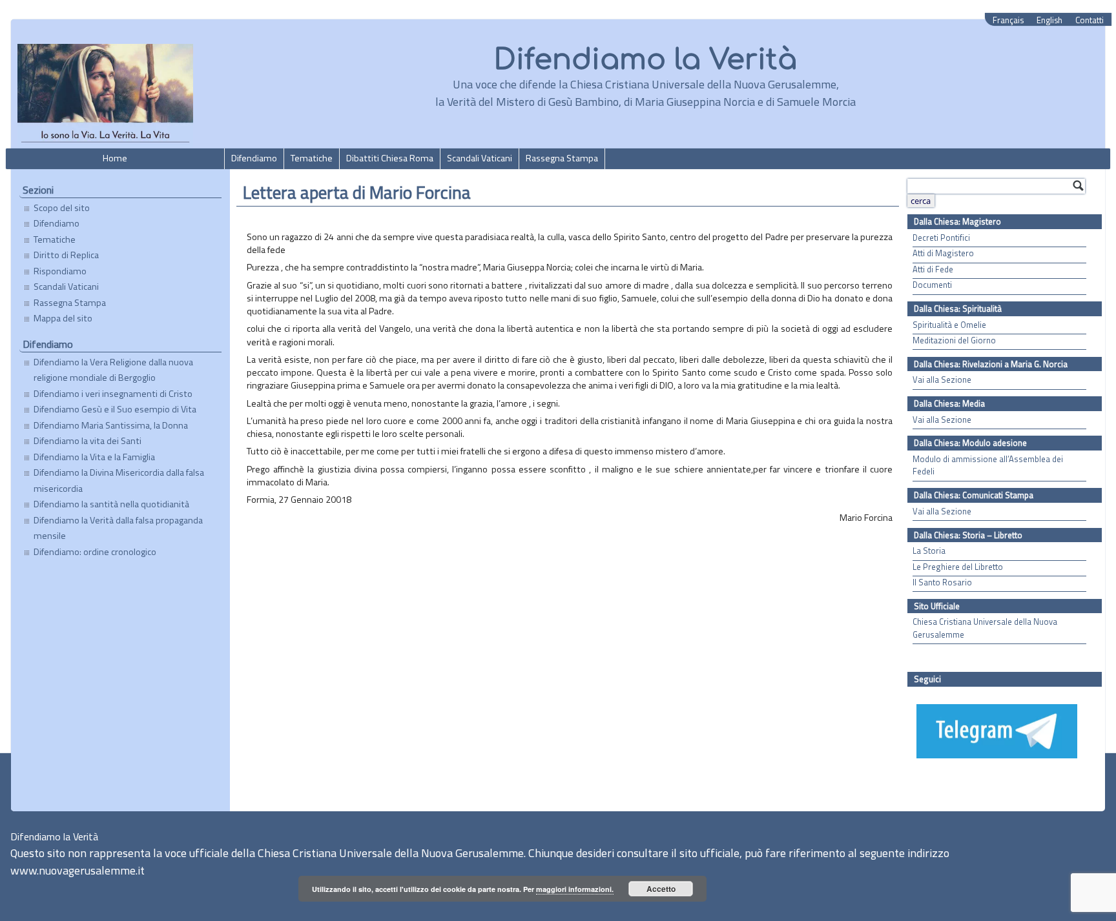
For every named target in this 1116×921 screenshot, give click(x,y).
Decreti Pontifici (941, 238)
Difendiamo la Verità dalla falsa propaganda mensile (118, 528)
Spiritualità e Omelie (949, 325)
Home (115, 158)
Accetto (661, 889)
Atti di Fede (933, 269)
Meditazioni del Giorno (954, 340)
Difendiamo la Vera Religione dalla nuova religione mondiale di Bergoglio (113, 370)
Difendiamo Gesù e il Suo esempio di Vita (115, 409)
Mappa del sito (63, 318)
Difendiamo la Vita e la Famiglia (94, 457)
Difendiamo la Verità (645, 60)
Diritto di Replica (66, 255)
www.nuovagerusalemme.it (77, 870)
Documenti (932, 285)
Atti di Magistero (943, 253)
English (1049, 20)
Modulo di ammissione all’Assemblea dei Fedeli (988, 465)
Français (1008, 20)
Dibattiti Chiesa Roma (389, 158)
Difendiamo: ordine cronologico (95, 552)
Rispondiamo (60, 271)
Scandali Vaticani (479, 158)
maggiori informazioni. (575, 889)
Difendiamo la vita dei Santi (87, 441)
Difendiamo (254, 158)
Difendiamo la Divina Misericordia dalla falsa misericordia (119, 480)
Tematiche (312, 158)
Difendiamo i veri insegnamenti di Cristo (113, 394)
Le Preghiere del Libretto (958, 567)
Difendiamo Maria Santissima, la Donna (111, 425)
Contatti (1089, 20)
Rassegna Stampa (562, 158)
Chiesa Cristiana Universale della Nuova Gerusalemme (985, 628)
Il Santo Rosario (942, 582)
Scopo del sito (62, 208)
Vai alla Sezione (942, 380)
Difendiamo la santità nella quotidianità (111, 504)
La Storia (929, 551)
